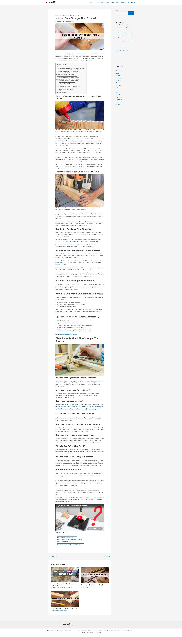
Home (91, 2)
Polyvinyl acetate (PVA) (61, 449)
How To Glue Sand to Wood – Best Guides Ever (62, 584)
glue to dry (64, 331)
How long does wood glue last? (66, 83)
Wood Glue (62, 15)
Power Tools (119, 87)
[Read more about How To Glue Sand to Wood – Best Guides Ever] (65, 574)
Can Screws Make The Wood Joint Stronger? (69, 85)
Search (117, 10)
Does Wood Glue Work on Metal (69, 334)
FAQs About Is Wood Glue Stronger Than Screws (68, 79)
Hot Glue (118, 80)
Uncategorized (119, 99)
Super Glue (118, 95)
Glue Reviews (131, 2)
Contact (107, 2)
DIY (117, 68)
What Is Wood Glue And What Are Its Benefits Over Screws (72, 68)
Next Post (108, 556)
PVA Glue (118, 90)
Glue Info (123, 2)
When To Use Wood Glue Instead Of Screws (67, 76)
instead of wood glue (60, 264)
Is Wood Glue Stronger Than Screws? (65, 74)
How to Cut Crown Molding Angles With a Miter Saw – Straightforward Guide (124, 35)
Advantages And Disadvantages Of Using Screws (70, 72)
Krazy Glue (118, 85)
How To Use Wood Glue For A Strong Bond (69, 71)
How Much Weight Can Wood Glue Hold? (65, 608)
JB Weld (118, 83)
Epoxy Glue (118, 73)
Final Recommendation (62, 92)
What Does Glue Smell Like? (123, 47)
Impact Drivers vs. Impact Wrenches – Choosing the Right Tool (124, 27)
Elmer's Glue (119, 71)
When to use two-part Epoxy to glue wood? (68, 90)
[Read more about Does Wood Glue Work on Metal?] (95, 575)
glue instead (86, 157)
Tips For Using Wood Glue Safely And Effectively (69, 77)
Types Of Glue (114, 2)
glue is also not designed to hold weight (69, 244)
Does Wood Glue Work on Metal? (92, 585)
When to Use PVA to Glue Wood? (66, 89)
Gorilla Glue (119, 78)
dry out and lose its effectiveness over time (70, 406)
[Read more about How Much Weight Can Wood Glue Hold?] (65, 598)
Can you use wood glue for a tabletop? (67, 82)
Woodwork (118, 104)
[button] (118, 2)
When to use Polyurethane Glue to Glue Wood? (68, 80)
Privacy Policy (99, 2)
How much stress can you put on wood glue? (69, 87)
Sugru (117, 92)
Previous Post (52, 556)
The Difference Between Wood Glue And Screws (70, 69)
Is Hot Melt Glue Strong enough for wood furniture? (70, 86)
